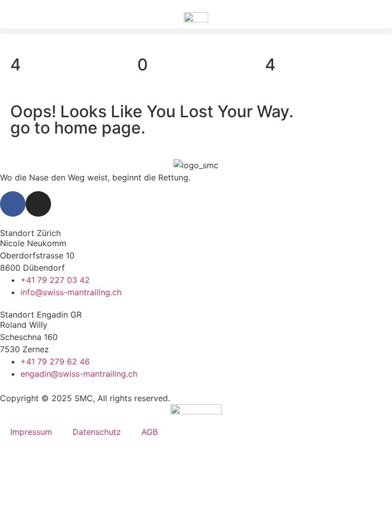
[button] (196, 31)
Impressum (31, 432)
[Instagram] (38, 204)
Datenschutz (96, 432)
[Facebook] (13, 204)
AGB (149, 432)
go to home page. (77, 128)
